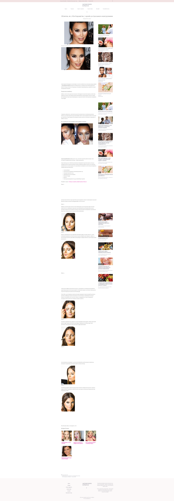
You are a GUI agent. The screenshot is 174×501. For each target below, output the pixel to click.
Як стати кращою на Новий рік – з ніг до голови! (69, 476)
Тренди (72, 8)
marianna (89, 18)
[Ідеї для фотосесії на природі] (105, 29)
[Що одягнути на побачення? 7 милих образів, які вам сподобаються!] (105, 57)
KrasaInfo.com (88, 498)
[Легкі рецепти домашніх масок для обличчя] (105, 87)
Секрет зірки (90, 8)
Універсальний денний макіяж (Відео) (78, 181)
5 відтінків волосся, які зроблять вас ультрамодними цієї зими (71, 475)
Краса (66, 8)
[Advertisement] (78, 76)
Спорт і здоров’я (80, 8)
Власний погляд (106, 8)
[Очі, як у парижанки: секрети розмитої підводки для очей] (105, 72)
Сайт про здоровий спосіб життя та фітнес (87, 497)
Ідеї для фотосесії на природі (103, 35)
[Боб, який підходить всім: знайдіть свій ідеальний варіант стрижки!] (105, 42)
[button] (87, 12)
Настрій (97, 8)
